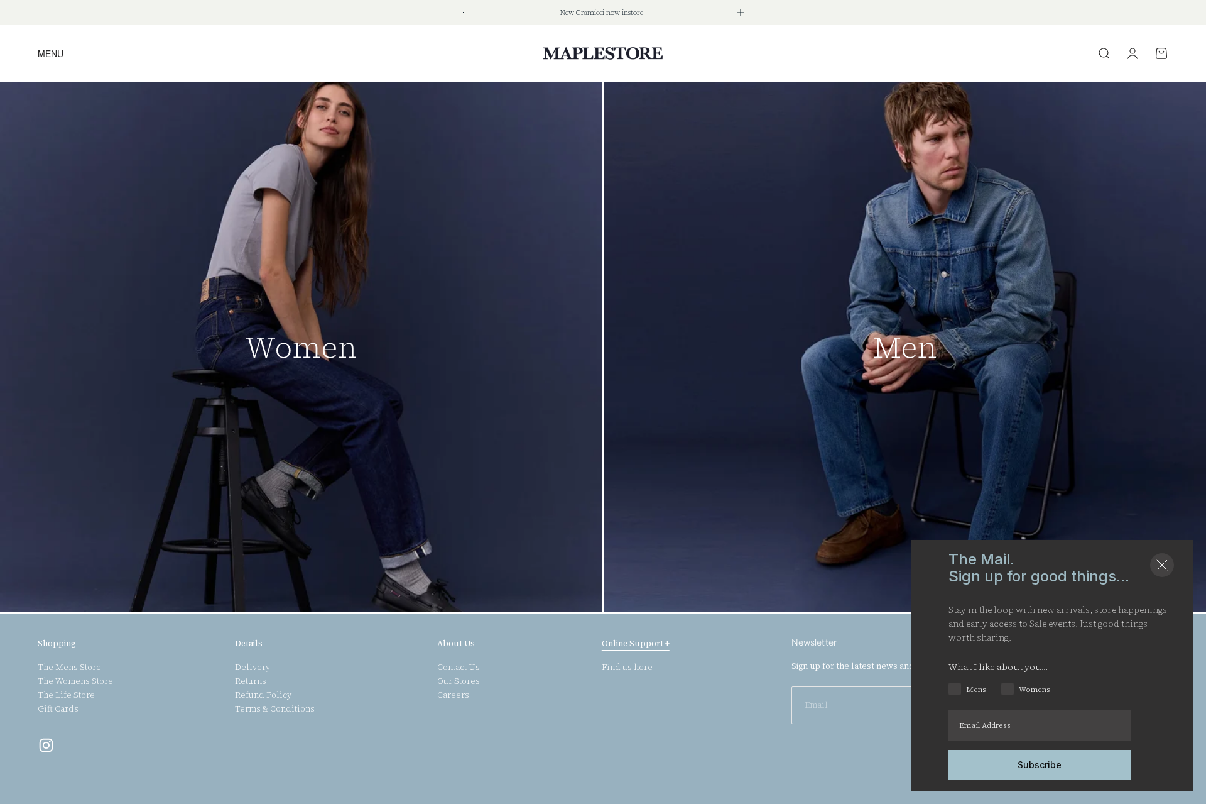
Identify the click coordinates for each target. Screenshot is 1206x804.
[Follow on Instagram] (46, 745)
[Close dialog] (1162, 565)
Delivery (252, 667)
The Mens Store (69, 667)
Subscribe (1040, 764)
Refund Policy (263, 695)
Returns (250, 681)
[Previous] (464, 12)
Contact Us (458, 667)
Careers (453, 695)
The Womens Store (75, 681)
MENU (50, 53)
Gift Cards (58, 709)
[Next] (740, 12)
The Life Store (66, 695)
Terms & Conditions (275, 709)
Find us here (627, 667)
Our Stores (458, 681)
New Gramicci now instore (601, 13)
